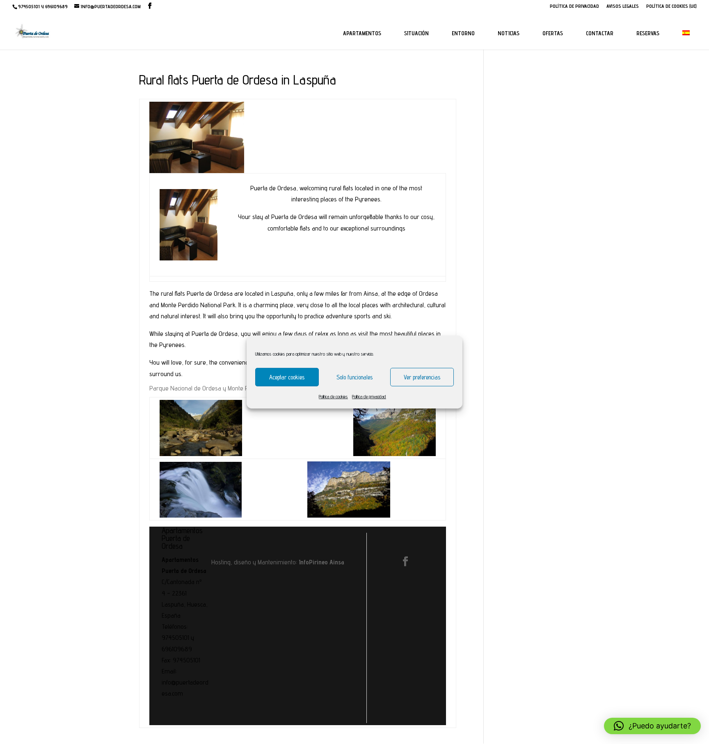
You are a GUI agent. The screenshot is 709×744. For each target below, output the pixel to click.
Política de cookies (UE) (671, 6)
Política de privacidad (369, 396)
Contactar (599, 33)
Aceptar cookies (286, 376)
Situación (416, 33)
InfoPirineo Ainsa (321, 562)
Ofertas (552, 33)
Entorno (463, 33)
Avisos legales (622, 6)
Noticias (508, 33)
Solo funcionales (354, 376)
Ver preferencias (422, 376)
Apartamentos (362, 33)
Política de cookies (333, 396)
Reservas (647, 33)
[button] (652, 726)
